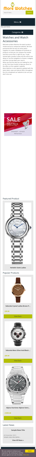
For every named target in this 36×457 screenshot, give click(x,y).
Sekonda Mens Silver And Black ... (18, 350)
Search (29, 12)
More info (26, 455)
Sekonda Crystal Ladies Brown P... (18, 306)
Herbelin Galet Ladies (18, 268)
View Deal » (18, 316)
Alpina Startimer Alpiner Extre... (18, 408)
